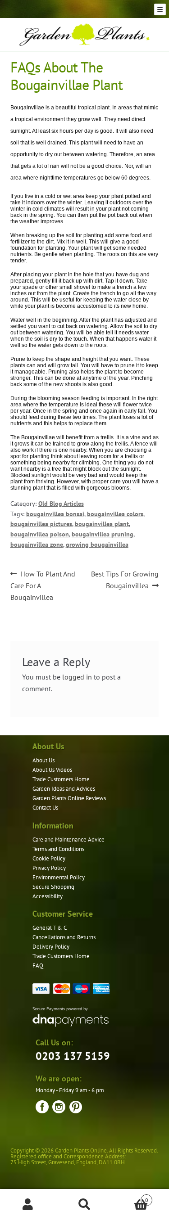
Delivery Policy (50, 946)
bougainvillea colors (115, 514)
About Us (43, 760)
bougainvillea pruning (102, 534)
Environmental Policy (58, 877)
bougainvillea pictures (41, 524)
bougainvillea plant (102, 524)
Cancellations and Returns (64, 937)
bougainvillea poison (39, 534)
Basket (130, 1196)
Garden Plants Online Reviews (69, 798)
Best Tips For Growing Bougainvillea (125, 579)
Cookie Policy (48, 858)
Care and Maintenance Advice (68, 839)
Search (84, 1204)
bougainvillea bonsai (55, 514)
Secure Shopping (53, 887)
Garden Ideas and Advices (63, 788)
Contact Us (45, 807)
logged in (77, 676)
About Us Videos (52, 770)
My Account (28, 1204)
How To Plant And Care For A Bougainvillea (43, 585)
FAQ (37, 965)
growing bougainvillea (97, 544)
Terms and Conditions (58, 849)
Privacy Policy (49, 868)
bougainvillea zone (36, 544)
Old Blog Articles (61, 504)
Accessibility (47, 896)
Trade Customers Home (61, 779)
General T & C (49, 928)
